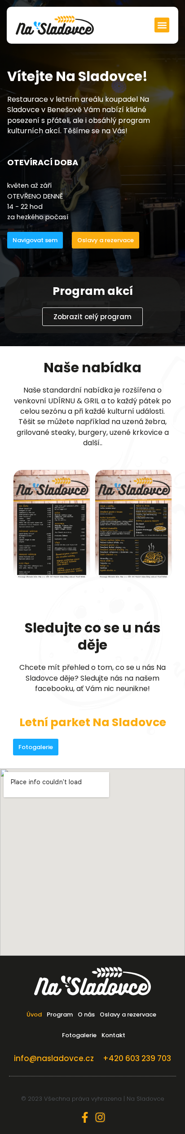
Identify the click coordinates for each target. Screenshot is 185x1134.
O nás (86, 1014)
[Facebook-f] (84, 1117)
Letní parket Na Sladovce (92, 722)
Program (60, 1014)
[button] (161, 25)
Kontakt (113, 1035)
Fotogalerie (79, 1035)
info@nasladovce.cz (54, 1058)
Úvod (34, 1014)
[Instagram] (100, 1117)
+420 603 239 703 (137, 1058)
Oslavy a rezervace (128, 1014)
